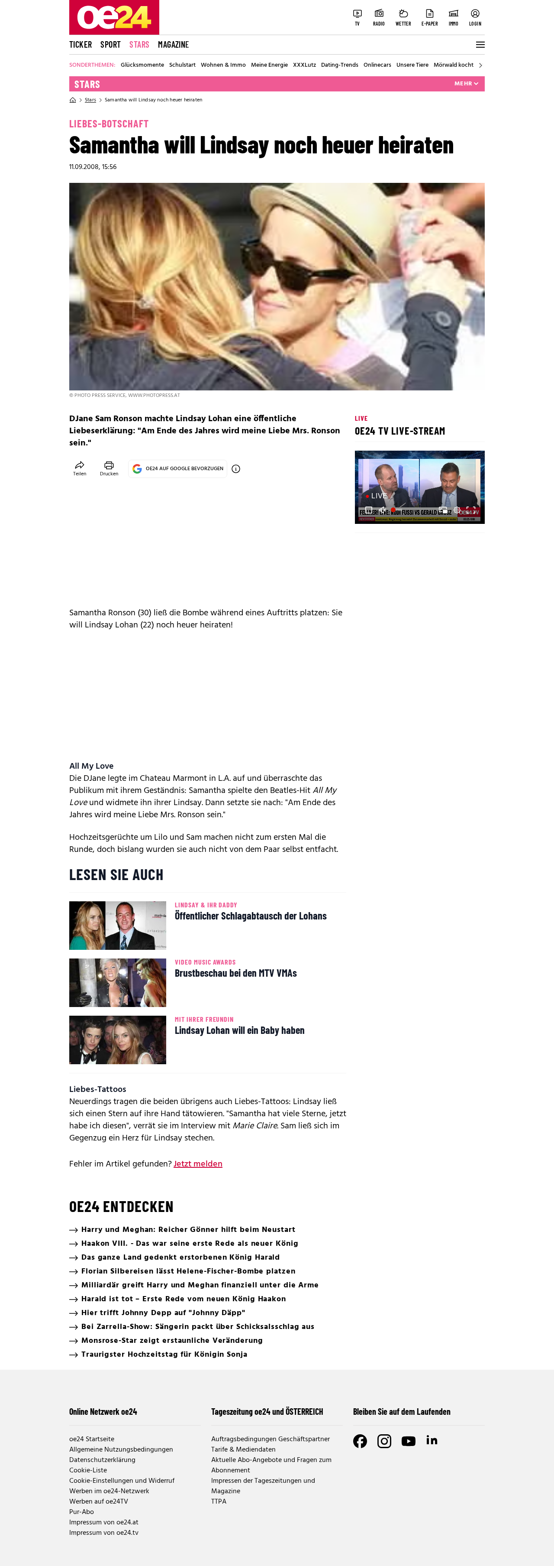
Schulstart (182, 65)
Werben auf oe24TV (98, 1502)
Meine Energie (269, 65)
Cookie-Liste (88, 1470)
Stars (139, 44)
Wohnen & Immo (223, 65)
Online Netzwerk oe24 (103, 1411)
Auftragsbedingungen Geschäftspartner (270, 1439)
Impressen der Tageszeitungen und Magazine (263, 1486)
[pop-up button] (457, 510)
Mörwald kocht (453, 65)
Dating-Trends (339, 65)
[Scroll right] (480, 65)
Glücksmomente (142, 65)
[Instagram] (384, 1441)
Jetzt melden (198, 1164)
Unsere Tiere (412, 65)
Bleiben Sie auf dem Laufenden (402, 1411)
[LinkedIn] (433, 1441)
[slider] (397, 510)
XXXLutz (304, 65)
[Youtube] (409, 1441)
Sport (110, 44)
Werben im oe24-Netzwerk (109, 1491)
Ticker (80, 44)
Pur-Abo (81, 1512)
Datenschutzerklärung (102, 1460)
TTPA (218, 1502)
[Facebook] (360, 1441)
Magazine (173, 44)
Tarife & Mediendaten (243, 1450)
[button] (369, 510)
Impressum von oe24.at (103, 1522)
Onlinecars (377, 65)
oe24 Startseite (91, 1439)
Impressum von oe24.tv (103, 1533)
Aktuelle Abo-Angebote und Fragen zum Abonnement (271, 1465)
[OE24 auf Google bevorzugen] (236, 469)
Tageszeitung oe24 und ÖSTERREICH (267, 1411)
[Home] (72, 100)
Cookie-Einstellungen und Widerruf (121, 1481)
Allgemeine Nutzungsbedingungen (121, 1450)
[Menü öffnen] (479, 44)
